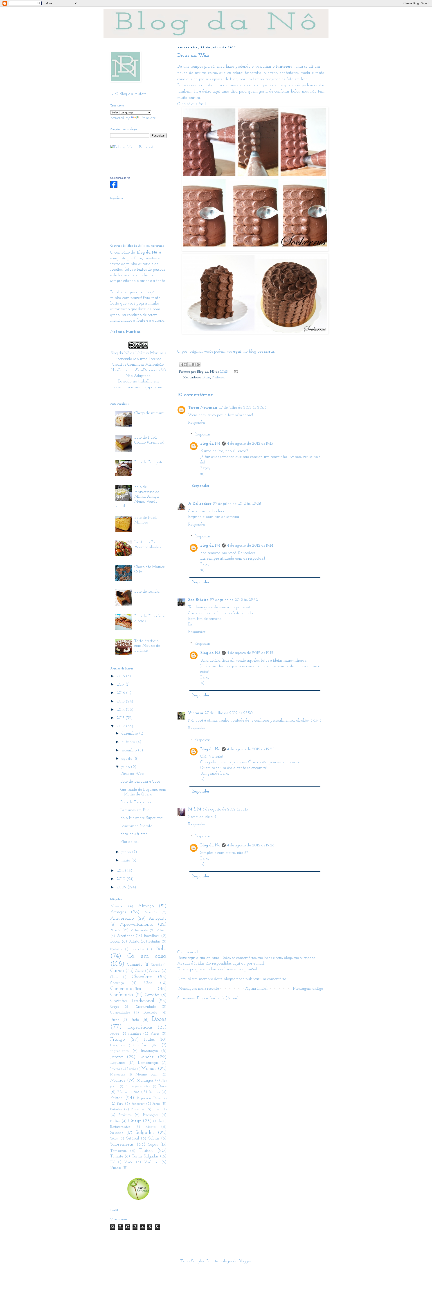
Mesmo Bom (146, 1074)
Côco (148, 983)
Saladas (116, 1133)
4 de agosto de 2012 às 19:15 (250, 653)
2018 (121, 676)
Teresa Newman (202, 408)
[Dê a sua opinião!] (185, 364)
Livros (115, 1069)
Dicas (206, 377)
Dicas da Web (132, 774)
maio (126, 861)
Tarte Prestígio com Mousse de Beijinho (147, 646)
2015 (121, 702)
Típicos (146, 1150)
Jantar (116, 1057)
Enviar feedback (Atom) (218, 998)
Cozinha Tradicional (132, 1000)
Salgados (145, 1132)
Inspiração (149, 1051)
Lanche (146, 1057)
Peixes (116, 1097)
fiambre (134, 1033)
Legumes (117, 1063)
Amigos (118, 912)
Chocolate (142, 976)
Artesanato (139, 930)
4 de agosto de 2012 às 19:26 (250, 845)
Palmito (122, 1092)
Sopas (153, 1145)
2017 (121, 685)
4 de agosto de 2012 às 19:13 (250, 444)
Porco (156, 1104)
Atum (161, 930)
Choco (113, 977)
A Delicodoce (200, 504)
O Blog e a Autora (131, 94)
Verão (128, 1162)
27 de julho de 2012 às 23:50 (229, 713)
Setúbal (132, 1139)
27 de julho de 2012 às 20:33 (242, 408)
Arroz (115, 930)
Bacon (115, 942)
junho (127, 852)
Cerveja (154, 971)
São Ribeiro (198, 600)
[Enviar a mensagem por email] (181, 364)
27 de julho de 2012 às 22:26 (237, 504)
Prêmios (116, 1109)
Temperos (118, 1151)
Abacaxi (117, 906)
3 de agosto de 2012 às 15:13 (225, 810)
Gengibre (117, 1045)
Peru (120, 1104)
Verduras (151, 1162)
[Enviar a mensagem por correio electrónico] (235, 371)
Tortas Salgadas (145, 1157)
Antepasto (157, 919)
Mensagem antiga (308, 989)
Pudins (115, 1121)
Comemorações (125, 988)
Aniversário (122, 918)
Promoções (150, 1115)
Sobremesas (122, 1144)
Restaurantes (120, 1127)
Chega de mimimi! (149, 413)
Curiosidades (120, 1012)
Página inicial (256, 989)
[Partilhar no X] (189, 364)
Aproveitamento (136, 924)
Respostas (202, 435)
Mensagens (117, 1074)
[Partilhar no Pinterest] (198, 364)
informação (147, 1045)
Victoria (195, 713)
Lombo (131, 1069)
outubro (129, 742)
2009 (122, 887)
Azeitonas (125, 936)
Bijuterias (116, 949)
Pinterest (218, 377)
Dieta (134, 1020)
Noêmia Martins (149, 353)
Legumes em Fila (135, 810)
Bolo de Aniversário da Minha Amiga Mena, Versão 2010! (137, 496)
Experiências (140, 1027)
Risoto (150, 1127)
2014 (121, 710)
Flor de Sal (129, 842)
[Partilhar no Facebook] (194, 364)
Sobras (153, 1139)
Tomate (116, 1157)
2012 (121, 726)
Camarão (134, 965)
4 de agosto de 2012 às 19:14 (250, 546)
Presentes (137, 1109)
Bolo (160, 948)
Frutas (149, 1040)
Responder (196, 423)
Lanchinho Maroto (136, 826)
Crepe (114, 1007)
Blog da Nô (210, 444)
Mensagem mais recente (198, 989)
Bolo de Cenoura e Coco (140, 782)
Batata (134, 942)
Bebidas (154, 941)
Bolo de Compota (148, 462)
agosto (127, 759)
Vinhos (115, 1168)
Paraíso (154, 1092)
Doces (159, 1019)
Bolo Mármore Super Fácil (142, 818)
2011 (121, 871)
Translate (148, 118)
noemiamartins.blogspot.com (138, 387)
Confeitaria (121, 994)
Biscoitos (138, 949)
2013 (121, 718)
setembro (130, 750)
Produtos (125, 1115)
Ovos (162, 1086)
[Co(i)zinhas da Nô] (113, 187)
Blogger (244, 1261)
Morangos (145, 1081)
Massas (148, 1068)
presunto (159, 1109)
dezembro (130, 734)
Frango (117, 1039)
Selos (113, 1138)
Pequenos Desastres (151, 1098)
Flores (155, 1033)
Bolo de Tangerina (135, 802)
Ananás (150, 912)
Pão (136, 1092)
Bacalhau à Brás (133, 834)
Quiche (157, 1121)
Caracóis (156, 965)
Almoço (146, 906)
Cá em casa (146, 956)
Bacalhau (152, 936)
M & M (194, 810)
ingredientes (119, 1051)
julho (126, 767)
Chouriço (117, 983)
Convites (152, 995)
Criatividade (146, 1007)
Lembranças (148, 1063)
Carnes (117, 970)
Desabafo (150, 1012)
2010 (121, 879)
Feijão (114, 1033)
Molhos (117, 1080)
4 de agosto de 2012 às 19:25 (250, 749)
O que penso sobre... (138, 1086)
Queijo (134, 1121)
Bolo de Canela (147, 592)
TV (112, 1162)
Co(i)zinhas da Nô (120, 178)
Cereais (139, 971)
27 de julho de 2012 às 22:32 (234, 600)
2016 (121, 693)
